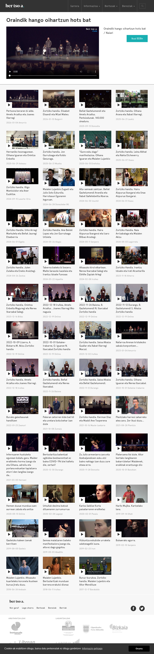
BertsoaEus (19, 5)
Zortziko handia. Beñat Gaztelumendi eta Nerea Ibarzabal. (56, 383)
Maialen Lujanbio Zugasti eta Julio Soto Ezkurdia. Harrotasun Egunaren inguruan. (58, 194)
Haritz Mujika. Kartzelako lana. (129, 507)
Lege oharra (27, 608)
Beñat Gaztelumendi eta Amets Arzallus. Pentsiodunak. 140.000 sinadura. (92, 116)
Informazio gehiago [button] (92, 648)
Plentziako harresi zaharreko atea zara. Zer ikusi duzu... (131, 419)
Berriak (63, 608)
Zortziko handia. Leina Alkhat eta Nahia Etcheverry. (131, 153)
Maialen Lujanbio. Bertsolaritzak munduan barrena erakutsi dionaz (56, 581)
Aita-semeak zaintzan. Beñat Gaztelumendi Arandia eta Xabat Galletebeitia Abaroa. (94, 193)
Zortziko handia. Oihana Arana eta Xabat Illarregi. (129, 113)
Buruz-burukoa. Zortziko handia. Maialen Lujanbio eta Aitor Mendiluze (94, 581)
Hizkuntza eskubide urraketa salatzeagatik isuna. (94, 542)
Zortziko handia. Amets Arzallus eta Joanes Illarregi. (21, 381)
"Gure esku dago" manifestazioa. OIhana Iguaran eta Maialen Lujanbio (94, 155)
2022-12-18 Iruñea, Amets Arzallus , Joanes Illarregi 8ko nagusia (58, 308)
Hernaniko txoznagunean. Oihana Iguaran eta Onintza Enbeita (20, 155)
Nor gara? (14, 608)
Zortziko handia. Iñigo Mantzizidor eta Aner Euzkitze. (17, 191)
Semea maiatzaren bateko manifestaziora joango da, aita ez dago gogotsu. (57, 544)
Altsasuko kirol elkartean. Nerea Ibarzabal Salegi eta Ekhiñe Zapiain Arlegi (93, 271)
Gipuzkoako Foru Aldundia (95, 628)
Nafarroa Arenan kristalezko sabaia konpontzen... (131, 344)
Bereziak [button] (127, 6)
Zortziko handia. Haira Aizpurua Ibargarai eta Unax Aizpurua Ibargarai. (130, 193)
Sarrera (74, 6)
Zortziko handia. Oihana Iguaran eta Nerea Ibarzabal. (131, 381)
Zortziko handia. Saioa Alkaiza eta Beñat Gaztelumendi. (95, 381)
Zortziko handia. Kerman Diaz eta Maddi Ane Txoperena (95, 419)
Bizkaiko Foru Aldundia (121, 628)
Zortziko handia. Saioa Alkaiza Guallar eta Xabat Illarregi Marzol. (95, 346)
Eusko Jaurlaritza (68, 628)
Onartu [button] (139, 648)
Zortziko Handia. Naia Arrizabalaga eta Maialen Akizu (129, 233)
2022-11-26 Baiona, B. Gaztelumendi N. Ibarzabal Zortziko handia (93, 308)
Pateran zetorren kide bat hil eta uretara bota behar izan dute (58, 420)
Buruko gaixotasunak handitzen (17, 419)
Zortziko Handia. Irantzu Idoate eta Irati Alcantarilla (130, 269)
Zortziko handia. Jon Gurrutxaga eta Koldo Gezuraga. (54, 155)
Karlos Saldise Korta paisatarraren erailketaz (92, 507)
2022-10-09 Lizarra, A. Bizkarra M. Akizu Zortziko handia (20, 346)
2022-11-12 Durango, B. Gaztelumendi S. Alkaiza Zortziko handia (128, 308)
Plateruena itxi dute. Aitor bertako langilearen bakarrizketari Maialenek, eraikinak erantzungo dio (129, 459)
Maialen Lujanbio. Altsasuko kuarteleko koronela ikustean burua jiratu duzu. (22, 581)
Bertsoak (41, 608)
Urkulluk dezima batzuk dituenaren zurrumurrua (56, 507)
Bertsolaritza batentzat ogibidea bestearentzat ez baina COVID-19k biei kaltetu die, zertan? (58, 459)
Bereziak (52, 608)
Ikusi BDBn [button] (137, 38)
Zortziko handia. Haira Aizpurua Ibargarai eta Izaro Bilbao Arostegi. (94, 233)
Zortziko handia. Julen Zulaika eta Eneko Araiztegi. (21, 269)
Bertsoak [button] (110, 6)
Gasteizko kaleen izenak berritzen (19, 542)
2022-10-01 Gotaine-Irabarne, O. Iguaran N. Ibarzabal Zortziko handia (56, 346)
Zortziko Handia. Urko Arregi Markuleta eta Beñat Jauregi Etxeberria (21, 233)
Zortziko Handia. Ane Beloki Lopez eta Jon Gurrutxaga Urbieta (57, 233)
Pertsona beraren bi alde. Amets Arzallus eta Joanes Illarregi (20, 114)
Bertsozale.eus (18, 628)
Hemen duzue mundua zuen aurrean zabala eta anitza (21, 507)
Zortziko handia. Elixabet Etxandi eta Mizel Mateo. (56, 113)
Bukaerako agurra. (126, 540)
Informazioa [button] (91, 6)
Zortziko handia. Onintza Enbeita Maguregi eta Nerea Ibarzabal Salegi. (21, 308)
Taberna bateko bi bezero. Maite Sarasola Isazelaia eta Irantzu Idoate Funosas (57, 271)
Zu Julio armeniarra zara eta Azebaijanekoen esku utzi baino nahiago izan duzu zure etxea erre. (94, 459)
